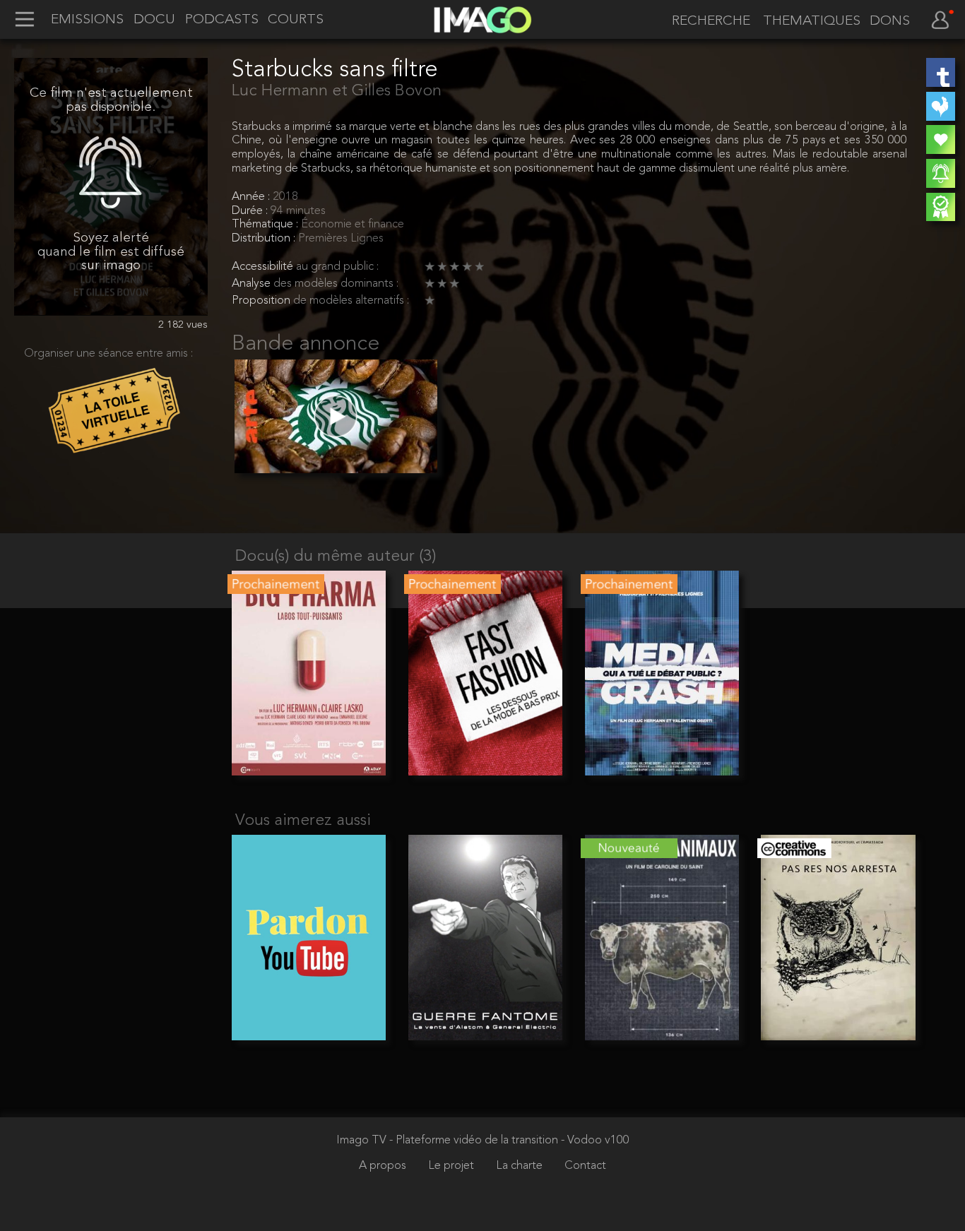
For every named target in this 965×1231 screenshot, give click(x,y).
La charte (520, 1166)
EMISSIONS (87, 20)
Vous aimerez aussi (303, 821)
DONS (890, 21)
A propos (384, 1166)
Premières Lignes (341, 238)
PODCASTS (222, 20)
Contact (585, 1166)
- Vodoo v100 (595, 1140)
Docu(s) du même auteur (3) (335, 557)
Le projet (452, 1166)
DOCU (154, 20)
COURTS (296, 20)
